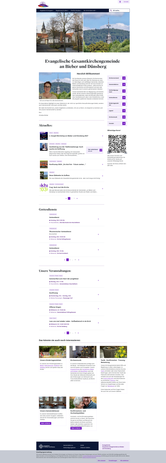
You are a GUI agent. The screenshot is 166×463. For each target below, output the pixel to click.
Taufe (102, 371)
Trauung (112, 380)
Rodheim (56, 365)
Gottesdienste (113, 97)
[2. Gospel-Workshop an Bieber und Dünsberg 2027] (102, 136)
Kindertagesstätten (114, 104)
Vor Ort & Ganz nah (89, 10)
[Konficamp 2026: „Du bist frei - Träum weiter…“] (102, 164)
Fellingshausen (48, 365)
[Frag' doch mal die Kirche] (102, 188)
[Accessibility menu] (120, 1)
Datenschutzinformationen (89, 457)
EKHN (82, 445)
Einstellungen (113, 460)
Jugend (111, 110)
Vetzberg (42, 367)
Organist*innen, (75, 369)
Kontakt (126, 2)
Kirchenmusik (113, 117)
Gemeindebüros (113, 84)
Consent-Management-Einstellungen (92, 456)
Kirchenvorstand (114, 78)
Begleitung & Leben (62, 10)
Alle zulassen (102, 460)
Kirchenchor (86, 369)
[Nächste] (78, 259)
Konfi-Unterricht (108, 378)
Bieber (42, 365)
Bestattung (111, 386)
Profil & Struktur (76, 10)
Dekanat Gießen (85, 447)
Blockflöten (84, 371)
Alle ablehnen (124, 460)
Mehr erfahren (45, 423)
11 (75, 260)
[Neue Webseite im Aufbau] (102, 176)
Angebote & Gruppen (46, 10)
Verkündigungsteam (113, 91)
